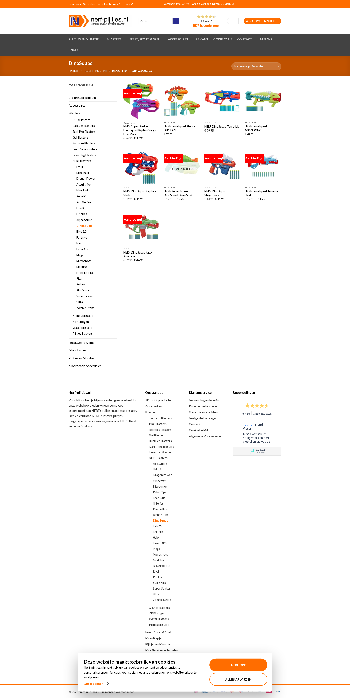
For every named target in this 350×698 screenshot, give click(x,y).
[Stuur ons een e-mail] (277, 4)
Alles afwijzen (238, 679)
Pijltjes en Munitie (84, 39)
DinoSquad (84, 225)
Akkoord (238, 665)
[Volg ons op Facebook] (266, 4)
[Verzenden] (176, 21)
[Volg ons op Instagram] (271, 4)
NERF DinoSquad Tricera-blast (261, 193)
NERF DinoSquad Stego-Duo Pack (179, 128)
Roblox (80, 284)
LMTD (80, 167)
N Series (81, 214)
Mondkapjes (77, 350)
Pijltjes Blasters (83, 333)
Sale (74, 50)
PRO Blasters (81, 120)
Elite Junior (83, 190)
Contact (244, 39)
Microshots (83, 261)
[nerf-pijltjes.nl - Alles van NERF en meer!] (100, 21)
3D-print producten (82, 98)
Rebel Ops (83, 196)
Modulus (82, 266)
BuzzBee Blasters (84, 143)
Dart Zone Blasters (85, 149)
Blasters (114, 39)
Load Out (82, 208)
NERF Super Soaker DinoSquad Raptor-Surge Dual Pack (139, 130)
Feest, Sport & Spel (144, 39)
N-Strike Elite (85, 273)
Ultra (79, 302)
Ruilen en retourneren (203, 406)
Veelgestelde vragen (203, 418)
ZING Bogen (81, 322)
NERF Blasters (115, 70)
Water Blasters (82, 327)
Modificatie (222, 39)
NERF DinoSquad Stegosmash (215, 193)
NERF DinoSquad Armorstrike (256, 128)
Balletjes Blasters (84, 125)
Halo (79, 243)
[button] (230, 21)
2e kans (202, 39)
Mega (79, 255)
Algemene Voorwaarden (205, 436)
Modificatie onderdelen (85, 366)
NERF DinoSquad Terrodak (221, 126)
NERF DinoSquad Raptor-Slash (139, 193)
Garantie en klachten (203, 412)
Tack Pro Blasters (84, 131)
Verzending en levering (204, 400)
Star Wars (82, 290)
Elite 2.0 (81, 231)
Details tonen (94, 683)
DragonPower (85, 178)
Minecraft (82, 173)
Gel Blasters (80, 137)
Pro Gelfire (83, 202)
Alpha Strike (84, 220)
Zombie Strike (85, 308)
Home (74, 70)
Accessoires (178, 39)
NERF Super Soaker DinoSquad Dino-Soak (178, 193)
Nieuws (266, 39)
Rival (79, 278)
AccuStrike (83, 184)
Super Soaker (85, 296)
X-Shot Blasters (83, 316)
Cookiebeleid (198, 430)
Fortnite (81, 237)
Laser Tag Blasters (84, 155)
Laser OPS (83, 249)
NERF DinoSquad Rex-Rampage (137, 254)
